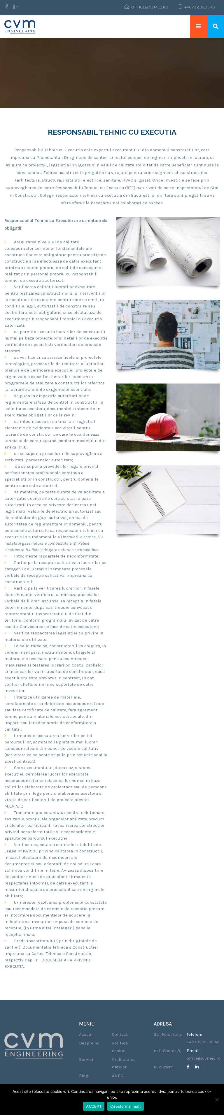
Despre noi (90, 1043)
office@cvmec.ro (149, 7)
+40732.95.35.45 (200, 7)
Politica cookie (120, 1046)
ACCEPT (94, 1106)
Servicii (87, 1059)
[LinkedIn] (199, 1067)
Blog (83, 1075)
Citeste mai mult (125, 1106)
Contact (120, 1034)
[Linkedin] (16, 7)
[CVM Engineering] (19, 26)
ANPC (117, 1075)
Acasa (85, 1034)
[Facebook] (7, 7)
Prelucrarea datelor (124, 1063)
